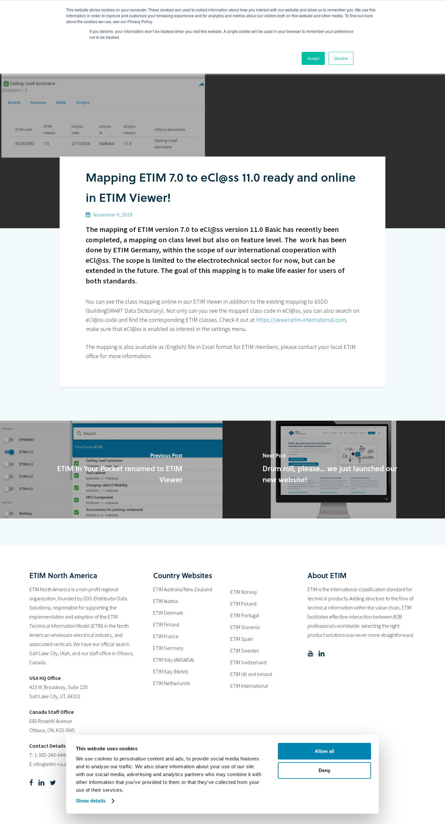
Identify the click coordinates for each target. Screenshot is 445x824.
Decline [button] (341, 58)
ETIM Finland (166, 624)
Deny (324, 770)
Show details (91, 800)
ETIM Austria (165, 601)
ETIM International (249, 685)
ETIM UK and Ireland (251, 674)
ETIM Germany (168, 648)
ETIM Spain (241, 639)
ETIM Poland (243, 603)
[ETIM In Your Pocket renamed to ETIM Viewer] (111, 469)
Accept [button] (313, 58)
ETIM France (166, 636)
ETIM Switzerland (248, 662)
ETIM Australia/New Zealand (182, 589)
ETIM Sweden (244, 650)
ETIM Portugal (244, 615)
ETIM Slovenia (245, 627)
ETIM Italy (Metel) (170, 671)
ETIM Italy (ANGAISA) (173, 659)
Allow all (324, 751)
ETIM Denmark (168, 612)
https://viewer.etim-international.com (301, 319)
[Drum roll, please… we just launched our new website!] (334, 469)
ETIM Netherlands (171, 683)
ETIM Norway (243, 592)
